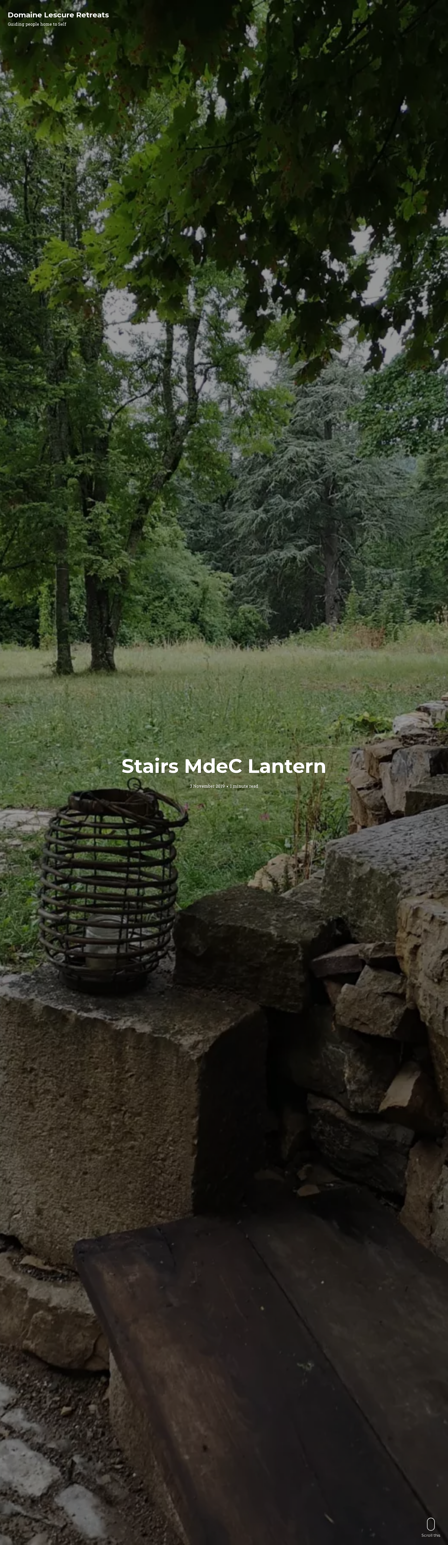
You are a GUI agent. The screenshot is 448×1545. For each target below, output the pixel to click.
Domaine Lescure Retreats (58, 14)
